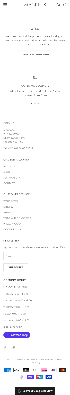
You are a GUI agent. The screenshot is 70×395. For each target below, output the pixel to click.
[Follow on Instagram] (14, 348)
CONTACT (9, 183)
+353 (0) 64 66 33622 (20, 148)
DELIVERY (8, 207)
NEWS (6, 172)
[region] (35, 86)
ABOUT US (9, 166)
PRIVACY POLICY (12, 223)
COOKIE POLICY (12, 229)
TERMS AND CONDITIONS (17, 218)
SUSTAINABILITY (11, 177)
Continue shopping (35, 54)
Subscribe (15, 267)
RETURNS (8, 212)
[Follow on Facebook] (5, 348)
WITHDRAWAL (10, 201)
